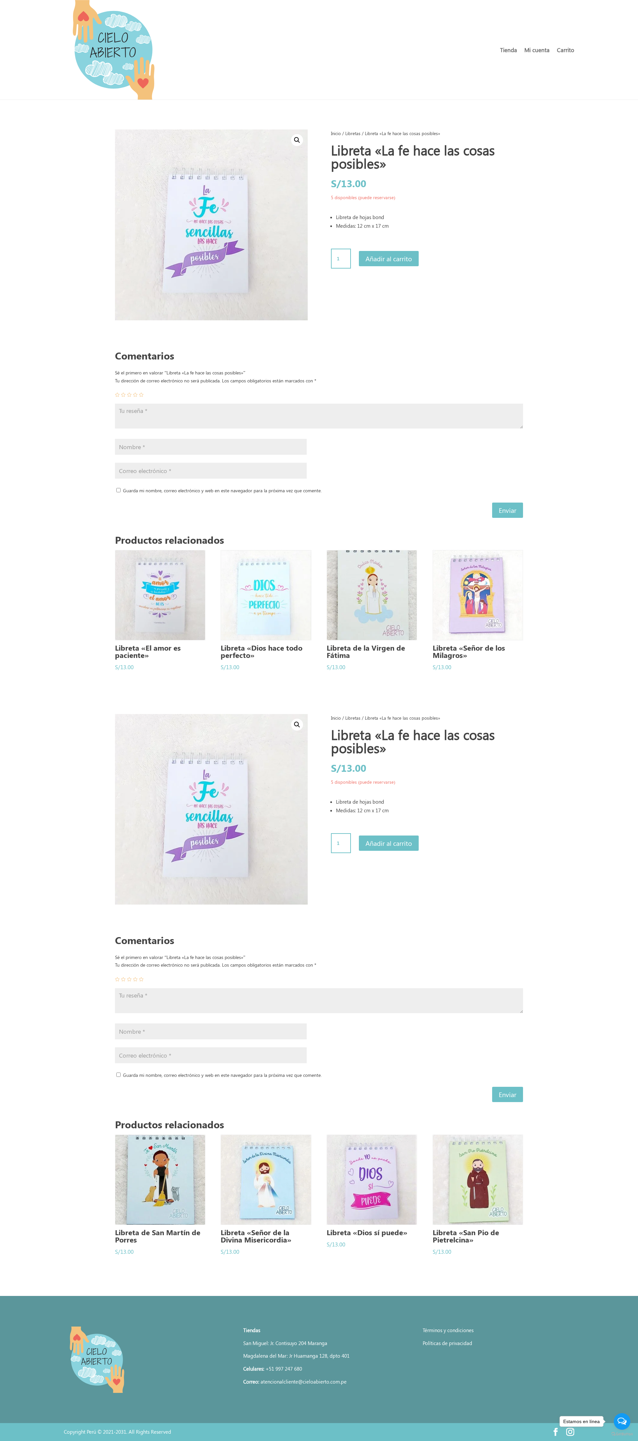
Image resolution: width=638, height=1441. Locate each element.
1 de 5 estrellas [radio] (117, 394)
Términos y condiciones (448, 1330)
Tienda (508, 49)
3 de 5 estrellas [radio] (129, 394)
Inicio (336, 133)
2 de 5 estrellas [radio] (123, 394)
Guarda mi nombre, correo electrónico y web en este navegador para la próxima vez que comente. (222, 490)
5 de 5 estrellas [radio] (141, 394)
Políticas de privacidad (447, 1343)
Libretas (353, 133)
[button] (297, 140)
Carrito (565, 49)
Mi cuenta (537, 49)
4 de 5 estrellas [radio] (135, 394)
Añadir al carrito (389, 258)
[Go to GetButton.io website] (622, 1434)
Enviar (507, 510)
